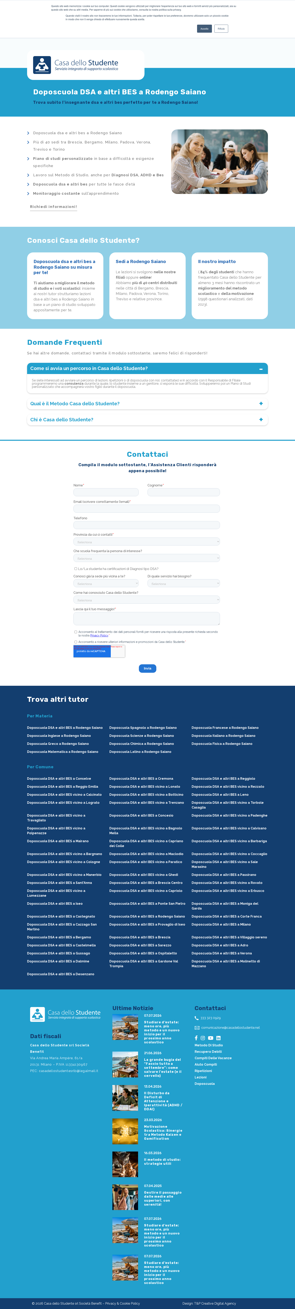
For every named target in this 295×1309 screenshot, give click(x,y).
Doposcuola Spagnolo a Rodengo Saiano (143, 728)
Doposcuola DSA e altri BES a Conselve (59, 779)
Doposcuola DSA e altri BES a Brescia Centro (146, 883)
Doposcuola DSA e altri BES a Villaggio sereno (229, 937)
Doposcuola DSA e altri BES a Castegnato (61, 916)
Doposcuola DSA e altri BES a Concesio (141, 815)
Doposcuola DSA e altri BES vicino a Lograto (63, 803)
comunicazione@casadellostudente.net (230, 1028)
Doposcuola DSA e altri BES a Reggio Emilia (62, 787)
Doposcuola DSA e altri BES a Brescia (139, 937)
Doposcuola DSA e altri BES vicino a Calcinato (64, 795)
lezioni (200, 1077)
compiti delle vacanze (213, 1058)
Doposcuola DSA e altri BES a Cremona (141, 779)
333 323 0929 (210, 1018)
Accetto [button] (204, 28)
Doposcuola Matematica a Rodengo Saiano (62, 752)
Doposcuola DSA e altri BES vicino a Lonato (144, 787)
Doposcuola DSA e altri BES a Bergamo (59, 937)
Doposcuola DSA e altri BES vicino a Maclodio (146, 854)
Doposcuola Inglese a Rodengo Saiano (59, 736)
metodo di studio (209, 1045)
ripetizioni (203, 1071)
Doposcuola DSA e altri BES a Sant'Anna (59, 883)
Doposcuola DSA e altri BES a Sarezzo (140, 945)
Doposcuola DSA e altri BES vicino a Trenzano (146, 803)
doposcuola (205, 1084)
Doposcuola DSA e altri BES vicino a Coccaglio (229, 854)
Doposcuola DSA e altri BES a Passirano (224, 875)
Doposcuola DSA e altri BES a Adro (220, 945)
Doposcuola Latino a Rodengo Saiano (140, 752)
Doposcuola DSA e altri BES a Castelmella (61, 945)
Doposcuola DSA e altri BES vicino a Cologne (63, 862)
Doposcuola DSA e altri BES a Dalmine (58, 961)
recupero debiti (208, 1052)
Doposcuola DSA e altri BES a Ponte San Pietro (147, 904)
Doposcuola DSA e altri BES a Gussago (58, 953)
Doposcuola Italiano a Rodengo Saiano (223, 736)
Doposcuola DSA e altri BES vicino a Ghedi (143, 875)
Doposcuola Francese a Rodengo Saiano (225, 728)
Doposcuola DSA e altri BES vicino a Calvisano (229, 828)
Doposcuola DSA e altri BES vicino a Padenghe (230, 815)
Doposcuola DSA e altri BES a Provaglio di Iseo (147, 924)
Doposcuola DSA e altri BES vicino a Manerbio (64, 875)
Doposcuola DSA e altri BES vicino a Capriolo (145, 891)
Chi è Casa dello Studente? (61, 420)
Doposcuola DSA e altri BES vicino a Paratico (145, 862)
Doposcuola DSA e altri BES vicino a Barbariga (229, 841)
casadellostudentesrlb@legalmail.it (68, 1071)
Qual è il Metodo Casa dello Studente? (75, 403)
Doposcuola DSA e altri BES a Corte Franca (227, 916)
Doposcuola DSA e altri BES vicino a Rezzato (228, 787)
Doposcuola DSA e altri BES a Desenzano (60, 974)
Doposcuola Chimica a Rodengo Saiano (141, 744)
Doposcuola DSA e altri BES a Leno (220, 795)
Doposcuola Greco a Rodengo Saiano (58, 744)
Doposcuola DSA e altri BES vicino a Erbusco (228, 891)
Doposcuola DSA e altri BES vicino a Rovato (227, 883)
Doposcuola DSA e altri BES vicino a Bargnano (64, 854)
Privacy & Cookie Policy (122, 1303)
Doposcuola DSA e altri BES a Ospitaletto (143, 953)
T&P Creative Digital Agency (215, 1303)
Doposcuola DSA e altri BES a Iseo (55, 904)
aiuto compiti (206, 1064)
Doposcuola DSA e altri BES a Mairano (58, 841)
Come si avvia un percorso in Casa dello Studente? (89, 368)
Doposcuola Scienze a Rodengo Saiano (141, 736)
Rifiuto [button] (221, 28)
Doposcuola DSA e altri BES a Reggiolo (223, 779)
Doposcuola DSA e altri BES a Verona (222, 953)
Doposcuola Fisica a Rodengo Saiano (222, 744)
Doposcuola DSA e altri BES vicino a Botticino (146, 795)
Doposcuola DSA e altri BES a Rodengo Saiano (65, 728)
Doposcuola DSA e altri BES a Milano (221, 924)
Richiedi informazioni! (53, 207)
